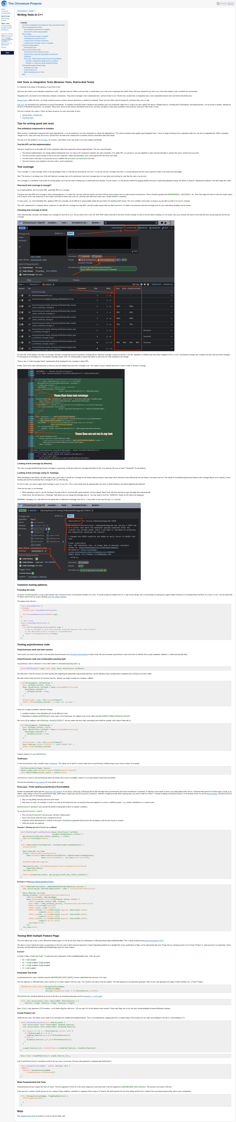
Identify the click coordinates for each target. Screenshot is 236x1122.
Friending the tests (30, 47)
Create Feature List (30, 70)
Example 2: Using (24, 882)
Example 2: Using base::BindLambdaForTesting (42, 63)
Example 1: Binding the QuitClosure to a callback (42, 61)
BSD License (5, 44)
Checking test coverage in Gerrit (34, 38)
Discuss (4, 20)
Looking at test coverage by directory (36, 41)
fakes (46, 140)
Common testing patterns (30, 45)
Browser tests (22, 100)
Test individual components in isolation (37, 29)
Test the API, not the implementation (36, 32)
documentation (212, 794)
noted (3, 35)
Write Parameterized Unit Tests (34, 72)
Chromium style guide (52, 791)
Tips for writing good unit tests (32, 27)
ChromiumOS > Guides (25, 11)
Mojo (23, 74)
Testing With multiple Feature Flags (33, 65)
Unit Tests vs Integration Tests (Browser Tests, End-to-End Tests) (43, 25)
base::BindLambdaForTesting (42, 882)
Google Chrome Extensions (6, 29)
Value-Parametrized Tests (154, 941)
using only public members (56, 597)
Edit (7, 53)
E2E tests (20, 105)
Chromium (4, 11)
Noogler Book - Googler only (32, 115)
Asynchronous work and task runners (36, 52)
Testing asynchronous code (31, 50)
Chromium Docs (28, 118)
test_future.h (40, 782)
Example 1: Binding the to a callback (37, 827)
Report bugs (5, 18)
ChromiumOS (5, 13)
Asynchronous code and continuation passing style (41, 54)
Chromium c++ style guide (92, 996)
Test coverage (26, 34)
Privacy (3, 47)
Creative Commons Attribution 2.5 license (7, 39)
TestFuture (27, 56)
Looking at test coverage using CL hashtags (38, 43)
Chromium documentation (79, 654)
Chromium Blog (6, 26)
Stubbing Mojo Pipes (28, 1116)
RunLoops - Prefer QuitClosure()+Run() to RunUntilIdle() (43, 59)
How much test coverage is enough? (36, 36)
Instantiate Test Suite (31, 68)
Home (3, 9)
